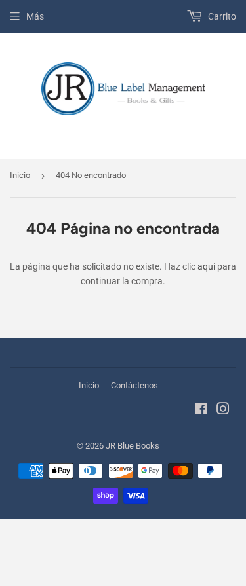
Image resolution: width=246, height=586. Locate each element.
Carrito (221, 16)
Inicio (20, 175)
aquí (206, 266)
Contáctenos (134, 385)
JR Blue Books (132, 445)
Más (35, 16)
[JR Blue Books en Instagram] (223, 410)
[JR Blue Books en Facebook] (201, 410)
